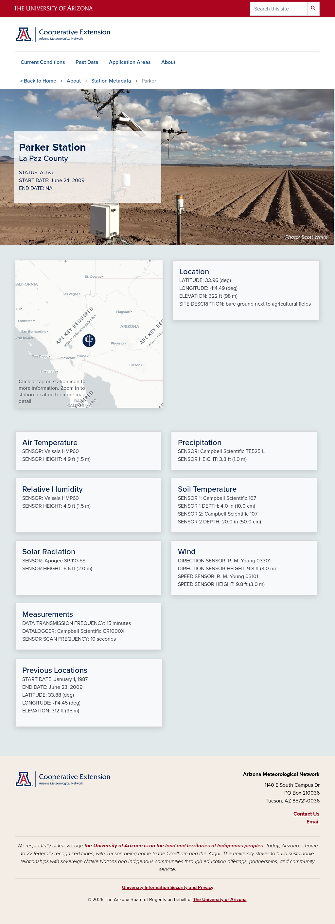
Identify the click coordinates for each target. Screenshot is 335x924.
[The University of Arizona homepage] (58, 8)
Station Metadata (111, 81)
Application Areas (130, 62)
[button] (89, 340)
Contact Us (306, 814)
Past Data (87, 62)
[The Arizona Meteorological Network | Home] (62, 34)
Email (313, 822)
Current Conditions (43, 62)
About (168, 62)
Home (38, 81)
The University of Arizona (220, 899)
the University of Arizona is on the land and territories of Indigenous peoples (173, 845)
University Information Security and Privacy (167, 887)
